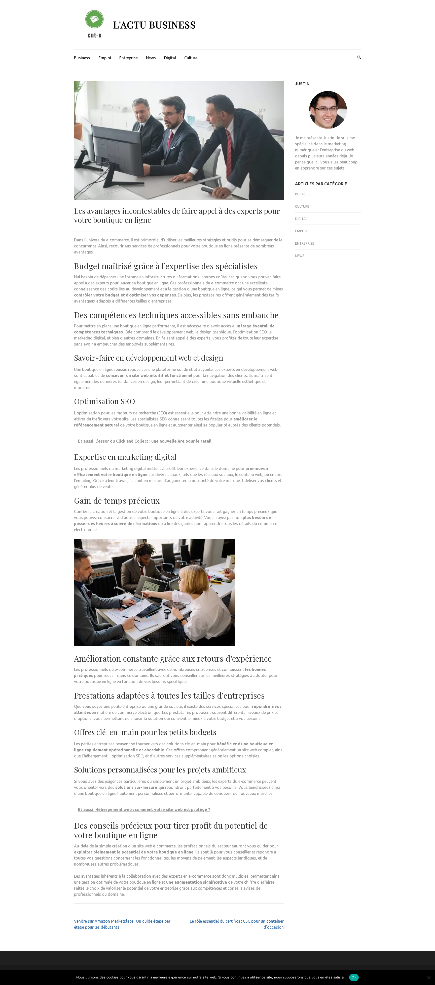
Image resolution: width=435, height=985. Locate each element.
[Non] (428, 977)
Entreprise (128, 58)
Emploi (104, 58)
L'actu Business (154, 24)
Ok (354, 977)
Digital (170, 58)
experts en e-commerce (190, 876)
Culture (190, 58)
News (151, 58)
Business (82, 58)
